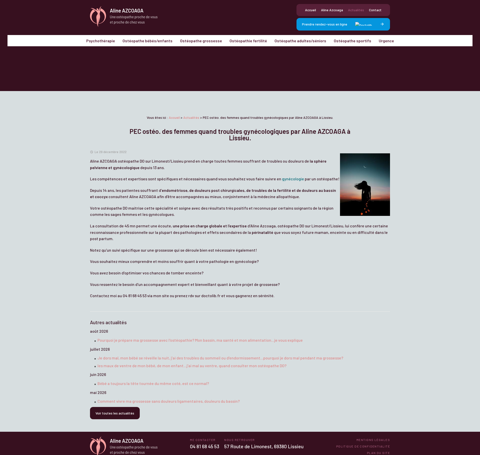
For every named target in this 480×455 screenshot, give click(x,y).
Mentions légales (373, 439)
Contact (375, 10)
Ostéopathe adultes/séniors (300, 40)
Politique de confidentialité (363, 446)
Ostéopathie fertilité (248, 40)
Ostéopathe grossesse (201, 40)
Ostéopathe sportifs (352, 40)
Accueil (310, 10)
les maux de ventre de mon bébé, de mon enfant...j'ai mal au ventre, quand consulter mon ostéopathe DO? (192, 365)
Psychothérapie (100, 40)
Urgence (386, 40)
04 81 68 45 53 (204, 446)
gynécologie (293, 178)
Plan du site (378, 452)
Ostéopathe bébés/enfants (147, 40)
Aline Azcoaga (332, 10)
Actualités (356, 10)
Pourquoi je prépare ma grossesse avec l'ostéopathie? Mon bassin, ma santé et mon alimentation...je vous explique (200, 340)
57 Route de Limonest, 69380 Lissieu (264, 446)
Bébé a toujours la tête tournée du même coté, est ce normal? (153, 383)
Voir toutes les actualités (115, 413)
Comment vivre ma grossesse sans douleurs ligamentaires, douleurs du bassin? (169, 401)
